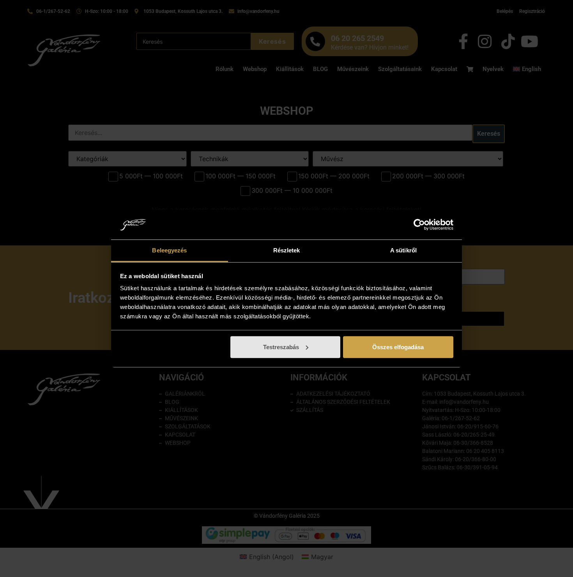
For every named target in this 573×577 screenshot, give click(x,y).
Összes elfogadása (398, 347)
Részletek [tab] (286, 250)
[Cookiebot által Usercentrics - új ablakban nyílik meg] (419, 225)
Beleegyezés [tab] (169, 250)
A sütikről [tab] (403, 250)
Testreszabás (281, 347)
